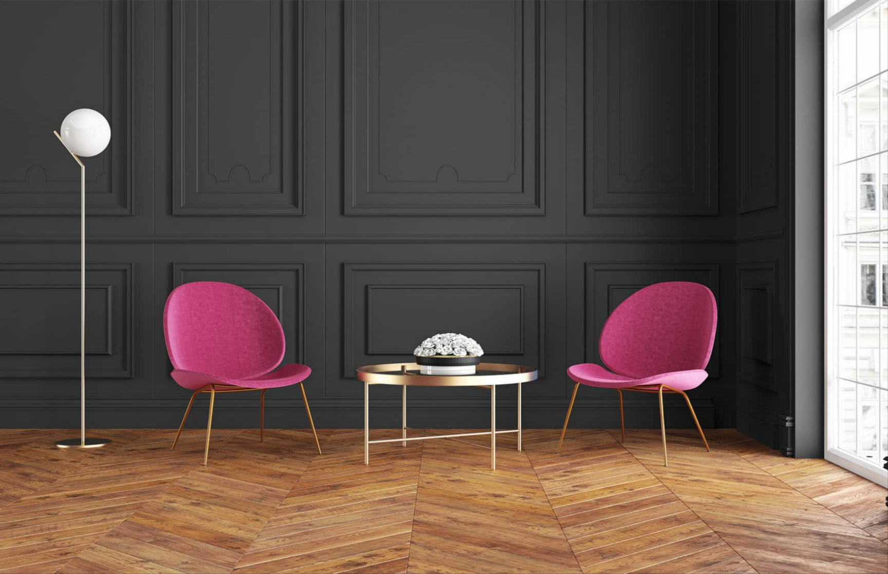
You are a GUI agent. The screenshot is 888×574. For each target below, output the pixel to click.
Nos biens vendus (331, 551)
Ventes (472, 46)
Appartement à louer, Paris (645, 531)
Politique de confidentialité (494, 567)
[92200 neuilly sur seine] (620, 199)
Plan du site (471, 536)
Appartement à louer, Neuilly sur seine (664, 546)
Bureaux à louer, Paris (638, 562)
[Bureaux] (304, 190)
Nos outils (318, 520)
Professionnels (207, 251)
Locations (516, 46)
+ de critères (444, 226)
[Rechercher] (710, 175)
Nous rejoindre (475, 520)
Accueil (433, 46)
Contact (721, 46)
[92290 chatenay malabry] (620, 181)
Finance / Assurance (350, 251)
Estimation (673, 46)
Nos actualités (324, 536)
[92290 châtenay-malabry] (620, 190)
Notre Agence (474, 505)
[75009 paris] (620, 207)
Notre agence (613, 46)
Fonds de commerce (274, 251)
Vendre (561, 46)
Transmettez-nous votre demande (211, 474)
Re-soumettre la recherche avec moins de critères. (236, 465)
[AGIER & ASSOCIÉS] (189, 46)
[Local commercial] (304, 199)
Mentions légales (479, 551)
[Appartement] (304, 181)
